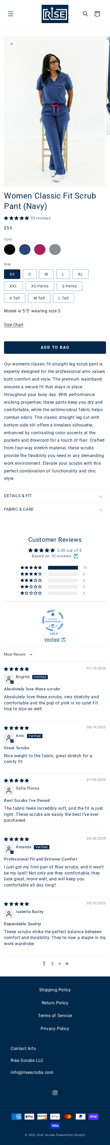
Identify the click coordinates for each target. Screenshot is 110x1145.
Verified (52, 639)
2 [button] (52, 963)
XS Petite (40, 286)
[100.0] (53, 620)
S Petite (69, 286)
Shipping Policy (55, 989)
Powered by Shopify (70, 1135)
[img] (16, 669)
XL (80, 274)
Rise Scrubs (46, 1135)
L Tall (63, 298)
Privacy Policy (55, 1028)
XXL (13, 286)
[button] (11, 14)
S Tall (15, 298)
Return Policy (55, 1002)
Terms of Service (55, 1015)
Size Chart (13, 324)
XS (12, 274)
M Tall (39, 298)
